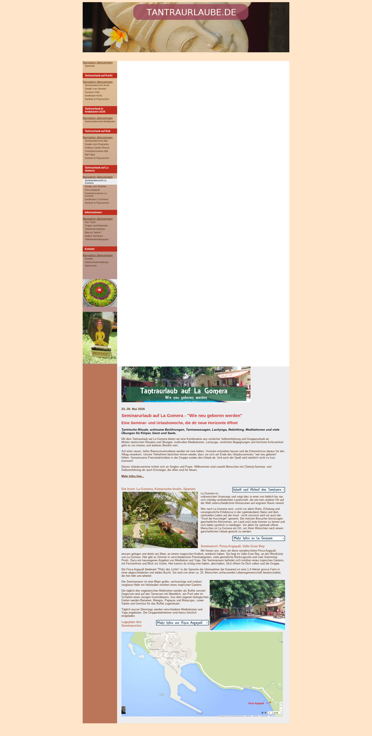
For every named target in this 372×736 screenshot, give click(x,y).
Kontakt (89, 258)
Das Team (90, 222)
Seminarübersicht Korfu (97, 85)
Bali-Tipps (90, 154)
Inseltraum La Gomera (96, 199)
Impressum (91, 265)
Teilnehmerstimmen (95, 229)
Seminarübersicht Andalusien (100, 121)
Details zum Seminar (95, 88)
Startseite (90, 66)
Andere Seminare (94, 236)
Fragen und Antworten (96, 225)
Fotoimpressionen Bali (96, 151)
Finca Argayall (92, 190)
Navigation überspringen (98, 62)
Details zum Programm (97, 144)
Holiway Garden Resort (97, 147)
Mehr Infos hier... (132, 476)
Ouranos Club (92, 92)
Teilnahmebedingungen (97, 239)
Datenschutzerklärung (96, 262)
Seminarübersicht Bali (96, 140)
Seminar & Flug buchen (97, 99)
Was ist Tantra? (93, 232)
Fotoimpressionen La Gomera (96, 194)
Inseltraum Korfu (93, 95)
